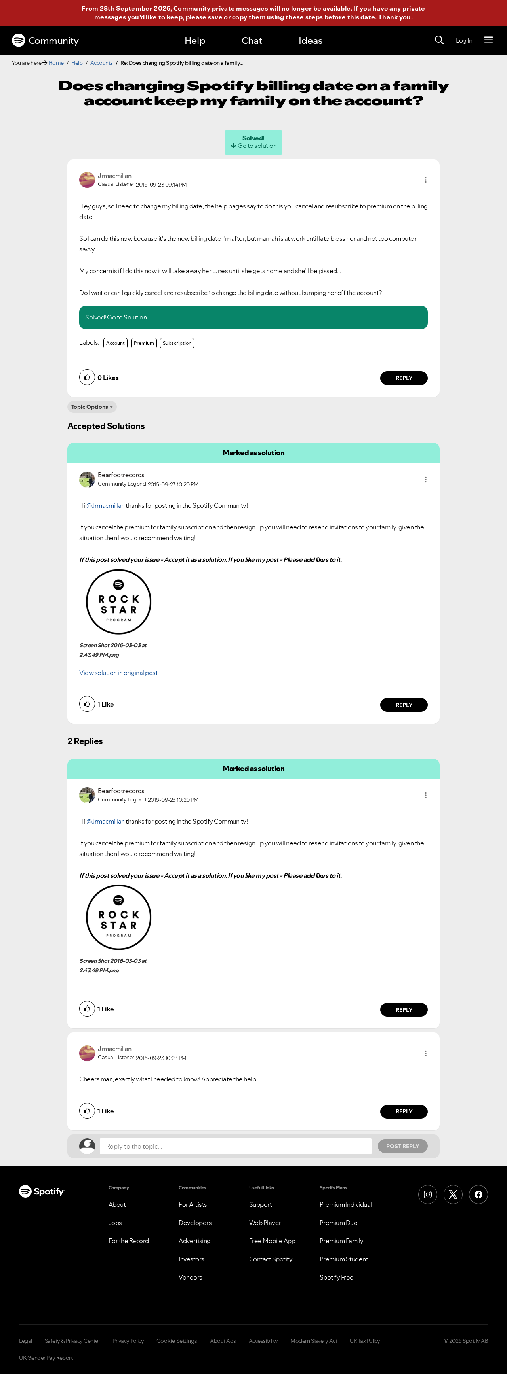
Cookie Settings (176, 1340)
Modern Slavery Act (313, 1340)
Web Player (265, 1222)
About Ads (223, 1340)
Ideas (310, 40)
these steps (304, 17)
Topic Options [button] (89, 407)
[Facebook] (478, 1194)
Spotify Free (337, 1277)
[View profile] (87, 179)
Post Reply (402, 1146)
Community (54, 40)
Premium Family (342, 1240)
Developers (195, 1222)
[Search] (439, 40)
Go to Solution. (127, 317)
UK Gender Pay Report (45, 1357)
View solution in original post (118, 672)
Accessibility (263, 1340)
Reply (404, 378)
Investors (191, 1259)
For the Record (129, 1240)
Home (56, 63)
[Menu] (488, 40)
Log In (464, 40)
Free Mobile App (272, 1240)
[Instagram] (427, 1194)
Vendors (190, 1277)
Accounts (101, 63)
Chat (252, 40)
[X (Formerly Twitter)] (453, 1194)
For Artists (193, 1204)
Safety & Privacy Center (72, 1340)
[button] (426, 180)
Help (195, 40)
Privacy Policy (128, 1340)
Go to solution (257, 145)
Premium (144, 343)
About (117, 1204)
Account (115, 343)
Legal (25, 1340)
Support (260, 1204)
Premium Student (344, 1259)
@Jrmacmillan (105, 505)
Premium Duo (339, 1222)
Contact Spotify (271, 1259)
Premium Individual (346, 1204)
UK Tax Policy (365, 1340)
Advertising (195, 1240)
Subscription (177, 343)
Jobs (115, 1222)
